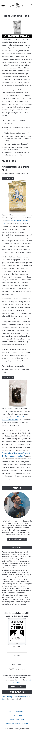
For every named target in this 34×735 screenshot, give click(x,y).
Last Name (17, 655)
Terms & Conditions (17, 719)
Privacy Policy (17, 715)
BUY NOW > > (8, 178)
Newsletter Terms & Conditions (17, 724)
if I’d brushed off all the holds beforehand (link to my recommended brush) (16, 453)
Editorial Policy (20, 711)
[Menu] (3, 5)
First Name (17, 646)
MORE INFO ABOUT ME (17, 539)
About (10, 711)
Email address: (17, 665)
